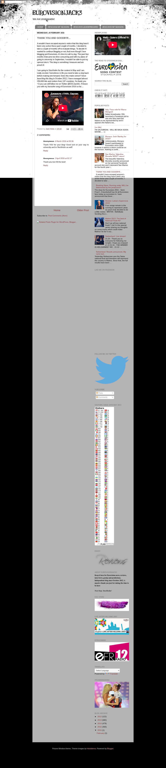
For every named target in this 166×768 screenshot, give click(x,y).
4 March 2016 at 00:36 (64, 141)
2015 (100, 727)
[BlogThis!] (74, 129)
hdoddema (91, 749)
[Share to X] (77, 129)
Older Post (83, 210)
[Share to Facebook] (79, 129)
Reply (45, 151)
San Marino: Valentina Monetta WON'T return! (115, 155)
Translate (114, 674)
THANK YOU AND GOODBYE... (109, 172)
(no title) (98, 127)
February (101, 733)
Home (57, 210)
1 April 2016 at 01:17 (63, 158)
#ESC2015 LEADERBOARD (85, 27)
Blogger (110, 749)
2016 (100, 730)
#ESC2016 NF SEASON (58, 27)
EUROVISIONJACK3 (57, 12)
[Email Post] (67, 129)
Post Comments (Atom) (57, 216)
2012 (100, 717)
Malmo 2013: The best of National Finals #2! (115, 220)
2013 (100, 720)
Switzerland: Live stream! (115, 236)
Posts (100, 393)
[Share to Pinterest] (82, 129)
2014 (100, 723)
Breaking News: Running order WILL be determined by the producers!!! (112, 186)
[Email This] (72, 129)
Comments (102, 397)
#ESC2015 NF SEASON (112, 27)
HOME (40, 27)
